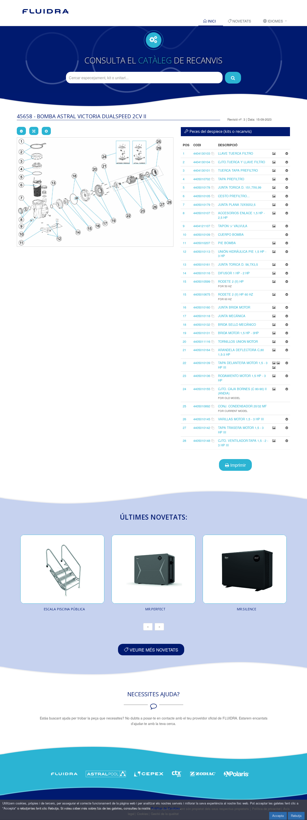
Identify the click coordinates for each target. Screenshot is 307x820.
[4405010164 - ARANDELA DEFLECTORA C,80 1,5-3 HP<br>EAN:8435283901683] (274, 350)
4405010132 (201, 324)
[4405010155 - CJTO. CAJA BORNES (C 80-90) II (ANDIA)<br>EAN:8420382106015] (274, 389)
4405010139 (201, 362)
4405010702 (201, 179)
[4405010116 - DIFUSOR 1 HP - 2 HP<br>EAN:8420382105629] (274, 273)
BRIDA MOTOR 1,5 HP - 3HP (238, 333)
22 (184, 362)
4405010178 (201, 187)
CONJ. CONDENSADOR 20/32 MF (242, 406)
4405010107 (201, 213)
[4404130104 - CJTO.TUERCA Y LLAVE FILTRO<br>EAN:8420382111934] (274, 162)
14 (184, 273)
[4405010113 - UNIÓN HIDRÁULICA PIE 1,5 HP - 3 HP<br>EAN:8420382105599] (274, 251)
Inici (211, 20)
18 (184, 324)
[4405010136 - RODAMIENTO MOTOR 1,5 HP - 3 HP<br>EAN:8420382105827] (274, 375)
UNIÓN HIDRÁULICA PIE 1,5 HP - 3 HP (242, 253)
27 (184, 427)
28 (184, 440)
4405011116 (201, 341)
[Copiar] (212, 153)
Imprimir (237, 465)
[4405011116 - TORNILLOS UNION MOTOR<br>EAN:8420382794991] (274, 341)
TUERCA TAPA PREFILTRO (238, 170)
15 (184, 281)
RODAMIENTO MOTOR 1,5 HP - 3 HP (242, 377)
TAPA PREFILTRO (231, 179)
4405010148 (201, 440)
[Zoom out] (21, 131)
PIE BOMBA (227, 243)
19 (184, 333)
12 (184, 251)
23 (184, 375)
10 (184, 234)
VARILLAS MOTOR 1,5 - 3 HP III (241, 419)
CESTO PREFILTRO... (234, 196)
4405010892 (201, 406)
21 (184, 350)
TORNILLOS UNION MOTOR (238, 341)
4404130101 (201, 170)
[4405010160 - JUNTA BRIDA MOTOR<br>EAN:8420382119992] (274, 307)
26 (184, 419)
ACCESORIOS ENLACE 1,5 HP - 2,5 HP (241, 215)
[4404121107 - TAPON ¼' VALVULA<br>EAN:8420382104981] (274, 226)
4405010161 (201, 264)
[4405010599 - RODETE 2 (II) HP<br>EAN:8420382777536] (274, 281)
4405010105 (201, 196)
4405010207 (201, 243)
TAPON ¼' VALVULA (232, 226)
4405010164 (201, 350)
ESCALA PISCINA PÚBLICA (64, 609)
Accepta (278, 815)
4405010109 (201, 234)
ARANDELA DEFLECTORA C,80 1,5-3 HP (241, 352)
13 (184, 264)
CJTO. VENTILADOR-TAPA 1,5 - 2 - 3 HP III (243, 442)
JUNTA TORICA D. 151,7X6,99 (239, 187)
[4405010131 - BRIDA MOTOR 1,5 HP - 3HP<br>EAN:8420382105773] (274, 333)
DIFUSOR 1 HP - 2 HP (234, 273)
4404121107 (201, 226)
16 (184, 307)
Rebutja (296, 815)
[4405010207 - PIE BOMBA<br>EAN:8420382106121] (274, 243)
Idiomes (275, 20)
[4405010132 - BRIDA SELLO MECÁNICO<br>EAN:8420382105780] (274, 324)
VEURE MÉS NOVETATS (153, 649)
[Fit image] (33, 131)
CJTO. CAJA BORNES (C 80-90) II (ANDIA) (242, 391)
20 (184, 341)
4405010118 (201, 316)
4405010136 (201, 375)
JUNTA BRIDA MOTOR (234, 307)
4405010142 (201, 427)
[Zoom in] (46, 131)
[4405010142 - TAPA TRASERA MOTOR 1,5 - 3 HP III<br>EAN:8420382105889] (274, 427)
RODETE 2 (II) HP (231, 281)
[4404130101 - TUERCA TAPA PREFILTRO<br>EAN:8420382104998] (274, 170)
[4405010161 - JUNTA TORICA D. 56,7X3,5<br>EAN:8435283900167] (274, 264)
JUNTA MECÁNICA (231, 316)
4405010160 (201, 307)
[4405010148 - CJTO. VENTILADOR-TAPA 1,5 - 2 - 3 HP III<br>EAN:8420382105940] (274, 440)
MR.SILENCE (246, 609)
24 (184, 389)
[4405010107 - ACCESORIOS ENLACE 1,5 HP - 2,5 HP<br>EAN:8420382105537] (274, 213)
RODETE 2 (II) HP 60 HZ (235, 294)
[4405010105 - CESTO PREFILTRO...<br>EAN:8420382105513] (274, 196)
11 (184, 243)
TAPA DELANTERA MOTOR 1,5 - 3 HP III (242, 365)
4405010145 (201, 419)
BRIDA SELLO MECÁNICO (237, 324)
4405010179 (201, 204)
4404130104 (201, 162)
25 (184, 406)
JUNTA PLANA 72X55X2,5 (236, 204)
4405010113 (201, 251)
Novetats (241, 20)
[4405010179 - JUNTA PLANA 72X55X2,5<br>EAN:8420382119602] (274, 204)
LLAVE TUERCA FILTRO (235, 153)
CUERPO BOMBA (231, 234)
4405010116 (201, 273)
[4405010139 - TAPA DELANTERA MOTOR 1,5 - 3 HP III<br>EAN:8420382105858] (274, 362)
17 (184, 316)
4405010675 (201, 294)
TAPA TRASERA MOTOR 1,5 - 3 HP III (241, 429)
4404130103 (201, 153)
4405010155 (201, 389)
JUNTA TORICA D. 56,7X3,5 (238, 264)
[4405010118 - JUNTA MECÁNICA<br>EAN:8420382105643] (274, 316)
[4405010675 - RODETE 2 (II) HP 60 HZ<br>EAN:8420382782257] (274, 294)
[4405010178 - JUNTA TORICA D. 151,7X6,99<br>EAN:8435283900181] (274, 187)
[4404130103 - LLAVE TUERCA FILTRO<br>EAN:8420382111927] (274, 153)
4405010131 (201, 333)
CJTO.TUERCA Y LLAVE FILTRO (241, 162)
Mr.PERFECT (155, 609)
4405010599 (201, 281)
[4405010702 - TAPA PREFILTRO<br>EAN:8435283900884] (274, 179)
